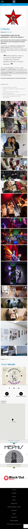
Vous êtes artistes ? (14, 442)
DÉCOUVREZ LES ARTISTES (14, 441)
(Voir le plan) (9, 32)
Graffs (14, 500)
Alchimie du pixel (18, 524)
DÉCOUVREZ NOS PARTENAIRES (14, 465)
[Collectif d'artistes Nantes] (2, 1)
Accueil (3, 4)
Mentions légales (14, 520)
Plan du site (14, 517)
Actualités (14, 493)
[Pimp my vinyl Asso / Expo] (14, 454)
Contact (14, 513)
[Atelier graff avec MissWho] (14, 109)
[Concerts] (14, 187)
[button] (12, 420)
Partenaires (14, 510)
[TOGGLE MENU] (14, 1)
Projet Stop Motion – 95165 (14, 506)
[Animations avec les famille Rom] (14, 145)
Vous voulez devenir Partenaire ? (14, 466)
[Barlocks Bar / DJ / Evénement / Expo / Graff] (14, 478)
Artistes (14, 496)
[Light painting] (14, 236)
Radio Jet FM (14, 503)
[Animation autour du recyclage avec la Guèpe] (14, 175)
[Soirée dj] (14, 223)
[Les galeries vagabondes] (14, 292)
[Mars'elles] (14, 333)
